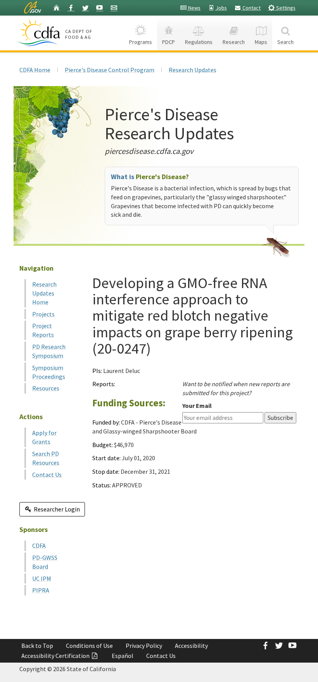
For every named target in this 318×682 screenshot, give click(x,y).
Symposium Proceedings (48, 372)
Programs (140, 41)
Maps (261, 41)
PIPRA (40, 590)
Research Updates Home (44, 293)
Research (234, 41)
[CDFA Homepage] (39, 33)
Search (285, 41)
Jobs (221, 7)
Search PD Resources (45, 458)
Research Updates (192, 70)
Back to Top (37, 645)
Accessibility (191, 645)
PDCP (168, 41)
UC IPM (41, 578)
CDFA (39, 545)
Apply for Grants (44, 437)
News (193, 7)
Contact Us (47, 474)
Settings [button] (285, 7)
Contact (251, 7)
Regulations (199, 41)
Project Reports (43, 330)
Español (122, 656)
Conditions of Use (89, 645)
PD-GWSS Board (44, 562)
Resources (45, 388)
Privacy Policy (144, 645)
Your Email (197, 405)
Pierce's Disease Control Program (109, 70)
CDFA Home (34, 70)
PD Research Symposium (49, 351)
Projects (43, 314)
